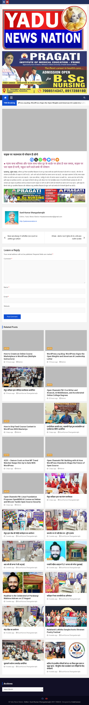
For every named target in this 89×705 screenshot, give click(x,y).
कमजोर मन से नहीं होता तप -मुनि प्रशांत (60, 533)
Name (6, 287)
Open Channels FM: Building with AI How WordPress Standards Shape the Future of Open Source (66, 463)
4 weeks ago (53, 599)
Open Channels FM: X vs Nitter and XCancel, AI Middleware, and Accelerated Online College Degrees (65, 392)
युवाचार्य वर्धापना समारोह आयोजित (15, 663)
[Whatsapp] (40, 160)
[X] (36, 160)
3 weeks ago (53, 567)
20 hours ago (53, 398)
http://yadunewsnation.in (28, 221)
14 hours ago (53, 362)
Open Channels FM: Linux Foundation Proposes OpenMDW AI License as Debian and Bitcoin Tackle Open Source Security (22, 499)
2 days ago (9, 432)
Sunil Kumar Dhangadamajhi (32, 212)
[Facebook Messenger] (49, 160)
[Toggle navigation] (11, 97)
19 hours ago (10, 393)
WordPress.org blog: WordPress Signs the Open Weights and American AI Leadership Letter (66, 356)
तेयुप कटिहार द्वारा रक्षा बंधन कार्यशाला (59, 497)
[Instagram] (44, 160)
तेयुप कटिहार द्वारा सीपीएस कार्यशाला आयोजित (19, 390)
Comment (8, 259)
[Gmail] (53, 160)
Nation (6, 348)
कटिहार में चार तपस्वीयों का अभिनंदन (59, 596)
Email (6, 297)
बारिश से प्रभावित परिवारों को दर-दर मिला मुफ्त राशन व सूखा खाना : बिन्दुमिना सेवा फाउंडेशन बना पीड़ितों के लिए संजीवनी (65, 666)
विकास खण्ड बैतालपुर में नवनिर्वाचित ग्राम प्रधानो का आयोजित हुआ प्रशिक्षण (22, 237)
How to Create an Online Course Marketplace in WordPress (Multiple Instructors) (20, 356)
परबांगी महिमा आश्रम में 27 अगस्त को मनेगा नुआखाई (64, 564)
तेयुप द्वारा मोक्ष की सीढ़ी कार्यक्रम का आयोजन (19, 533)
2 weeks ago (10, 536)
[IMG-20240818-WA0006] (44, 190)
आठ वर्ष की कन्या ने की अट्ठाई (14, 564)
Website (7, 306)
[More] (57, 160)
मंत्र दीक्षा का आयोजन (11, 629)
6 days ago (52, 500)
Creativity (50, 624)
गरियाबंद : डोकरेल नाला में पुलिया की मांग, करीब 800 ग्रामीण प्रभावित (66, 237)
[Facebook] (32, 160)
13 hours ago (10, 362)
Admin (20, 362)
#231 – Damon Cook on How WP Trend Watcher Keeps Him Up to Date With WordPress (21, 463)
